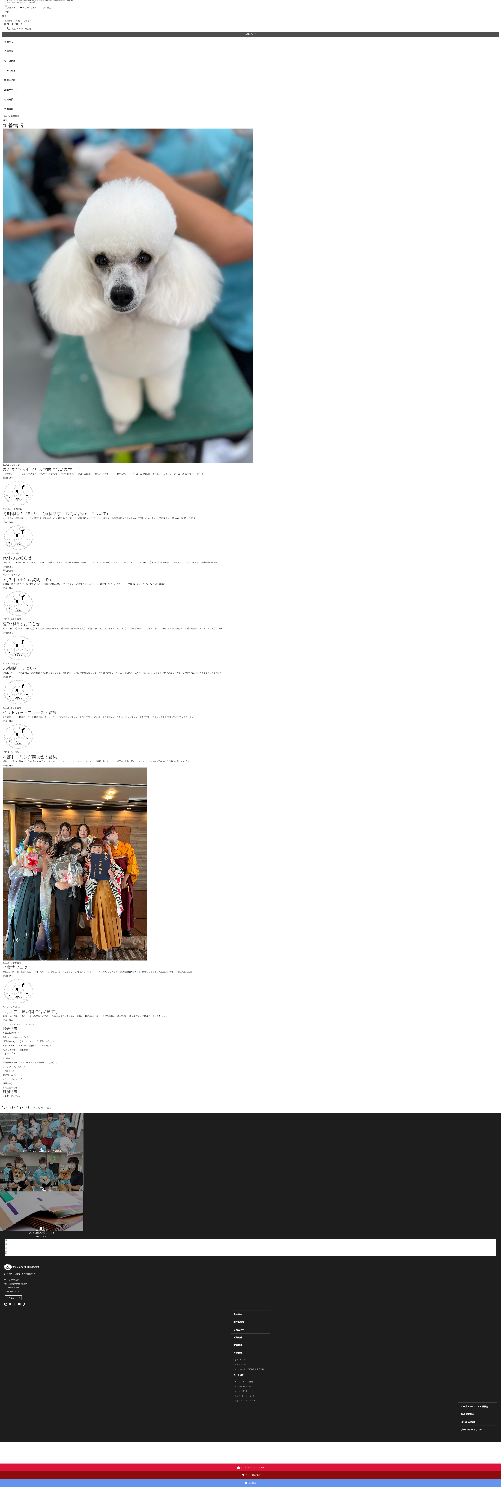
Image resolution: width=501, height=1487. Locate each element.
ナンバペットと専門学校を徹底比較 (249, 1369)
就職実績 (8, 99)
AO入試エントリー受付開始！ (16, 1049)
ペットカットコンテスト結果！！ (34, 712)
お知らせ (7, 1058)
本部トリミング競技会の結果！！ (34, 757)
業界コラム (8, 1074)
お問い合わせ (250, 34)
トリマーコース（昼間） (245, 1381)
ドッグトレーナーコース (245, 1396)
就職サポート (11, 89)
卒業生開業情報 (10, 1087)
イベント (7, 1070)
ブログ (18, 20)
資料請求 (250, 1483)
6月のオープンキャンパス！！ (17, 1037)
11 (24, 1024)
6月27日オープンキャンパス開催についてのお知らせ (27, 1045)
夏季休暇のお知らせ (21, 624)
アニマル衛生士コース (244, 1391)
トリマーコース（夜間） (245, 1386)
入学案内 (8, 51)
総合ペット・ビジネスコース (246, 1400)
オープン (250, 1467)
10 (21, 1024)
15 (30, 1024)
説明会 (6, 1083)
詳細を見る (8, 478)
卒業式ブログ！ (17, 967)
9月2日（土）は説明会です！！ (32, 579)
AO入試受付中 (467, 1414)
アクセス (27, 20)
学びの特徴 (9, 60)
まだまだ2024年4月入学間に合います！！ (41, 469)
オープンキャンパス (12, 1066)
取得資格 (8, 109)
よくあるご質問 (468, 1421)
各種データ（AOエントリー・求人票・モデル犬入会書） (29, 1062)
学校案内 (8, 41)
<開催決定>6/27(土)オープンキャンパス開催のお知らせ (28, 1041)
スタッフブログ (10, 1079)
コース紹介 (9, 70)
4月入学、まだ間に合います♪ (31, 1011)
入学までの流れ (241, 1364)
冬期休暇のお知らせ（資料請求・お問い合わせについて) (55, 513)
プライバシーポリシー (471, 1429)
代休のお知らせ (17, 558)
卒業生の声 (9, 80)
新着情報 (8, 20)
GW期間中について (20, 668)
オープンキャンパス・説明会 (474, 1406)
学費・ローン (240, 1359)
